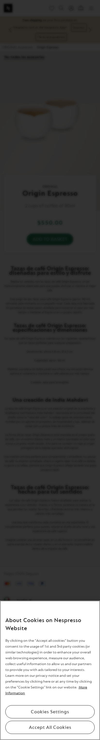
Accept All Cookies (50, 727)
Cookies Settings (50, 712)
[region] (50, 670)
